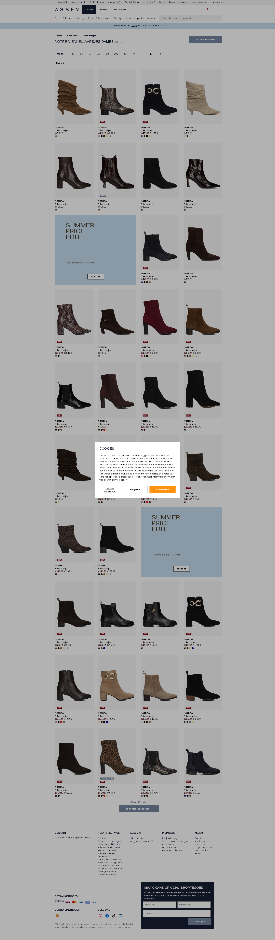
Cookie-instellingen (109, 490)
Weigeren (135, 489)
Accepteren (162, 489)
